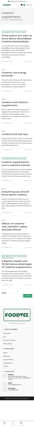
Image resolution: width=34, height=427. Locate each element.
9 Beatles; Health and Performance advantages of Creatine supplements (17, 264)
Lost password (7, 363)
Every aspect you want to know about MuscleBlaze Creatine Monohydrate (17, 38)
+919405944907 (13, 390)
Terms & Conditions (9, 340)
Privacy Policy (7, 343)
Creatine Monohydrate (10, 31)
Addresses (6, 356)
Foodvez (23, 31)
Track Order (6, 333)
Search (4, 293)
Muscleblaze (6, 32)
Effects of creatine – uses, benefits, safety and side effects (14, 226)
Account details (8, 359)
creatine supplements (15, 19)
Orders (5, 353)
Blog (3, 69)
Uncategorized (7, 258)
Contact (5, 366)
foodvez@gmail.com (14, 384)
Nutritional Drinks (19, 32)
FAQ (4, 337)
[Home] (2, 19)
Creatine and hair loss (15, 134)
